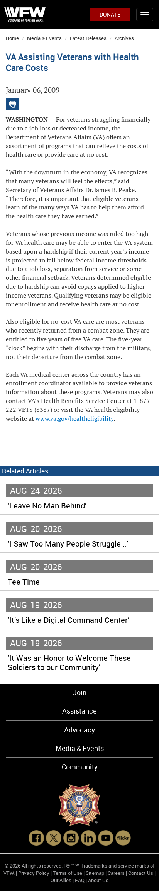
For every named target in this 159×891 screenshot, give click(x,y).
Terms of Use (67, 872)
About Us (98, 880)
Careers (116, 872)
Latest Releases (88, 38)
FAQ (80, 880)
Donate (110, 14)
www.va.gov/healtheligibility (74, 419)
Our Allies (61, 880)
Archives (124, 38)
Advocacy (79, 729)
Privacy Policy (33, 872)
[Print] (12, 102)
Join (79, 692)
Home (12, 38)
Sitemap (95, 872)
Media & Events (44, 38)
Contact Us (140, 872)
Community (80, 766)
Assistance (79, 710)
